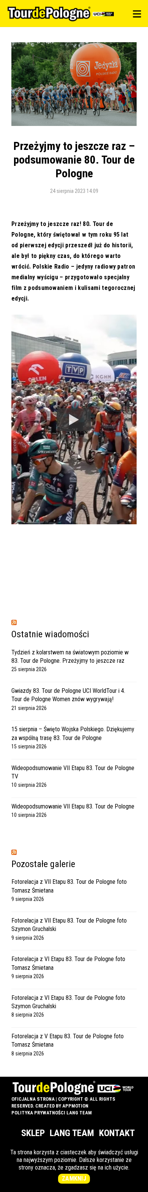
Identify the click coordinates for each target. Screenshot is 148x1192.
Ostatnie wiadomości (50, 634)
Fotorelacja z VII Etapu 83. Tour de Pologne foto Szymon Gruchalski (69, 925)
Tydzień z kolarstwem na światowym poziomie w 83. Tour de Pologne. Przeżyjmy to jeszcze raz (70, 656)
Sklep (33, 1133)
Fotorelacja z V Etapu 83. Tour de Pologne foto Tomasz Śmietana (67, 1040)
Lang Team (72, 1133)
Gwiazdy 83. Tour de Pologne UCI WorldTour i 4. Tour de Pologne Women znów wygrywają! (68, 695)
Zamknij (74, 1178)
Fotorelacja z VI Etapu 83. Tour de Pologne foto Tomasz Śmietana (68, 963)
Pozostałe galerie (43, 864)
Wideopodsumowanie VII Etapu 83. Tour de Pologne (72, 806)
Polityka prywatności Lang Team (51, 1113)
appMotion (75, 1106)
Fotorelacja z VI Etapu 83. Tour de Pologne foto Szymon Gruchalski (68, 1002)
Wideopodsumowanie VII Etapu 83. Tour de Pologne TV (72, 772)
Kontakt (117, 1133)
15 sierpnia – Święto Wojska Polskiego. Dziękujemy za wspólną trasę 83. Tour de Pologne (72, 733)
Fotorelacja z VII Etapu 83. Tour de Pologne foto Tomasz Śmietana (69, 886)
